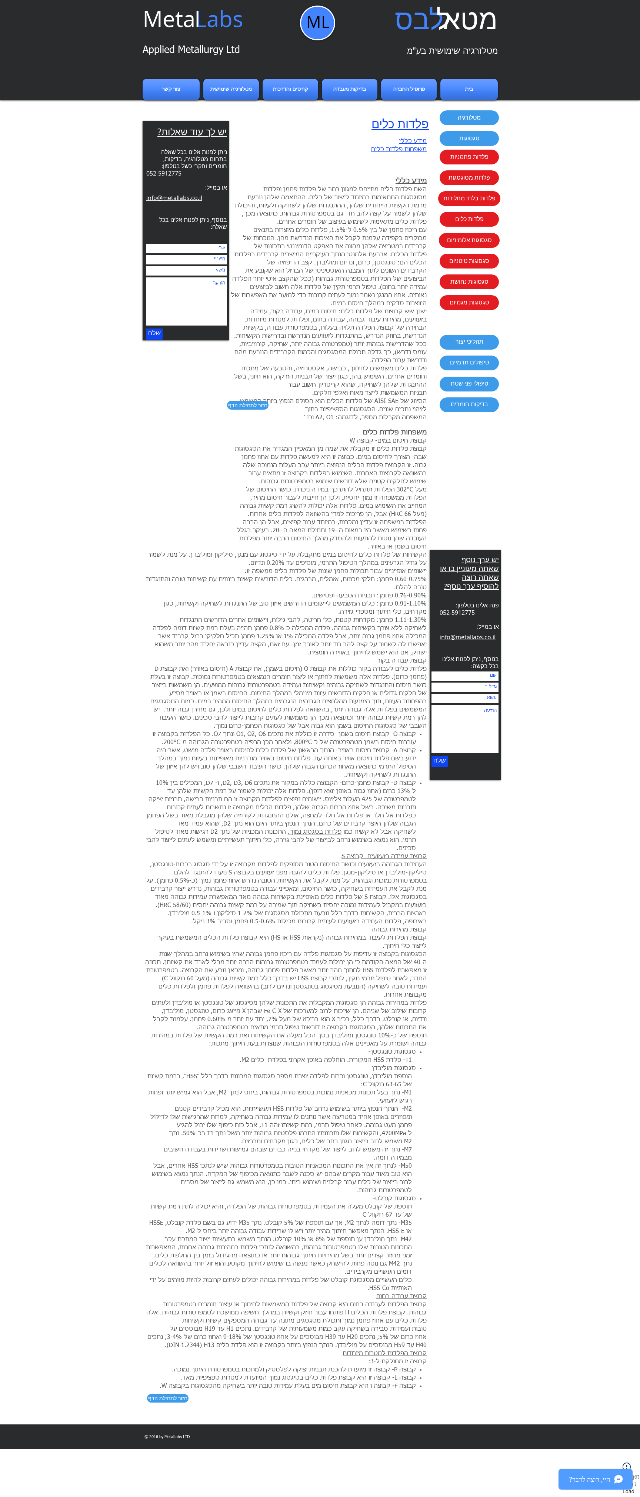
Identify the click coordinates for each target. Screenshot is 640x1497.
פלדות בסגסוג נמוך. (314, 832)
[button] (469, 117)
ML (318, 22)
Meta (193, 18)
